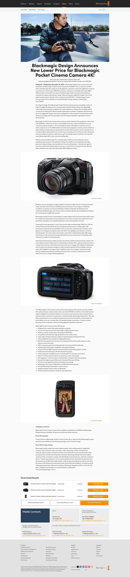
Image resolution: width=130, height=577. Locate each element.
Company (56, 4)
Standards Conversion (51, 547)
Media (64, 4)
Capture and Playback (26, 558)
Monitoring (48, 551)
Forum (77, 4)
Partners (98, 551)
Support (39, 4)
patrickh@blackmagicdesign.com (34, 535)
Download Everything (94, 502)
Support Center (74, 549)
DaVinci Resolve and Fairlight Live (28, 549)
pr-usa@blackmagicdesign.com (63, 535)
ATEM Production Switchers (27, 551)
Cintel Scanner (24, 560)
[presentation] (23, 38)
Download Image (96, 198)
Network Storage (50, 553)
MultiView (48, 555)
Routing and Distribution (51, 558)
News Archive (32, 9)
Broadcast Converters (51, 549)
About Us (98, 549)
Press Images (41, 9)
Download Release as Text (65, 502)
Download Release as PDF (36, 502)
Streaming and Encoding (51, 560)
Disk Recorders (24, 555)
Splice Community (75, 558)
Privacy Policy (99, 555)
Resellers (31, 4)
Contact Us (73, 551)
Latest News (24, 9)
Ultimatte (23, 553)
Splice (71, 4)
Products (23, 4)
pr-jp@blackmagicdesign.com (62, 520)
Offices (98, 547)
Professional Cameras (26, 547)
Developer (48, 4)
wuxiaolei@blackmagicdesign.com (93, 520)
